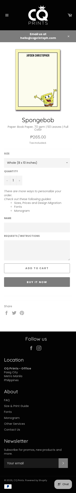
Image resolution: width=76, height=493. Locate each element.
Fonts (18, 207)
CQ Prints (19, 480)
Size (7, 153)
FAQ (7, 400)
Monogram (22, 211)
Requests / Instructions (22, 236)
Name (7, 218)
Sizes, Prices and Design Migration (37, 203)
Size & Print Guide (16, 406)
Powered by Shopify (36, 480)
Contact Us (12, 430)
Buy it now (37, 282)
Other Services (14, 424)
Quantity (11, 171)
